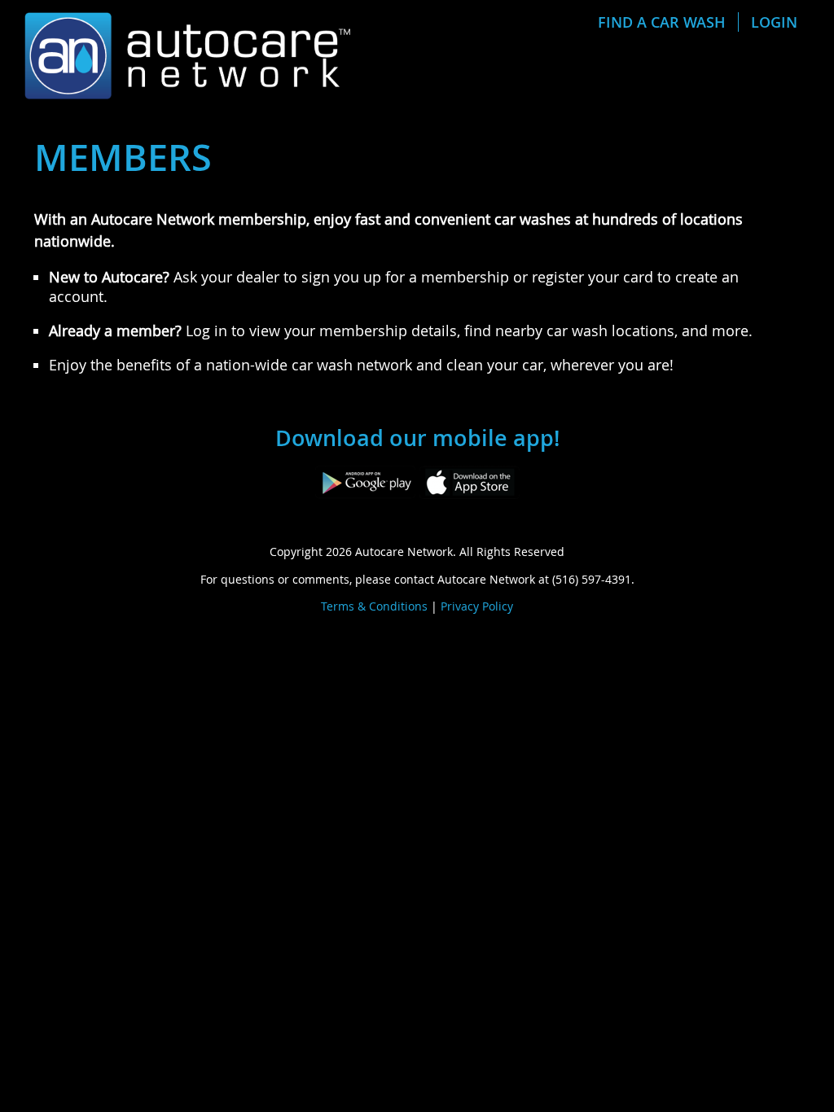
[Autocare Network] (187, 53)
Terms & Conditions (374, 606)
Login (774, 22)
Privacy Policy (477, 606)
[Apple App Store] (469, 480)
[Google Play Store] (365, 480)
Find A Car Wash (662, 22)
